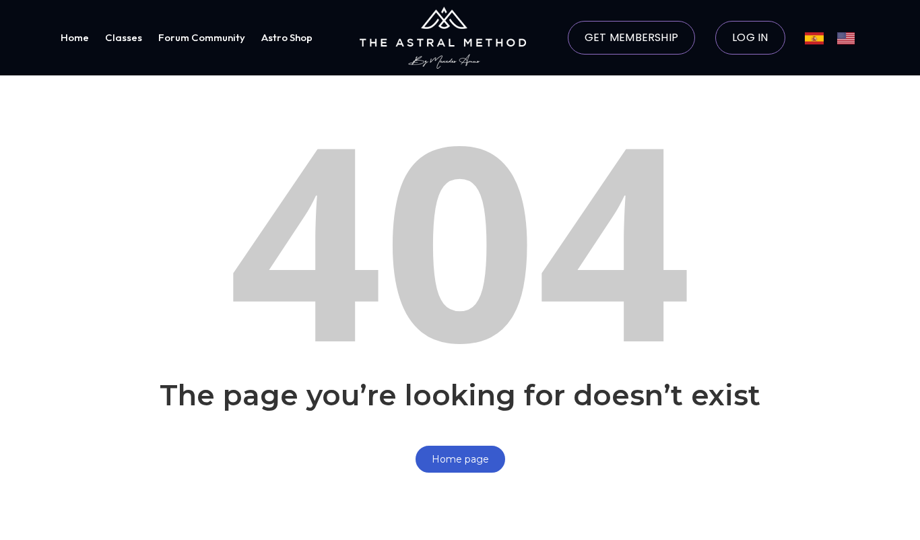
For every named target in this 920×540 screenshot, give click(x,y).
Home (75, 37)
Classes (123, 37)
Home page (460, 459)
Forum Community (201, 37)
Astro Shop (287, 37)
